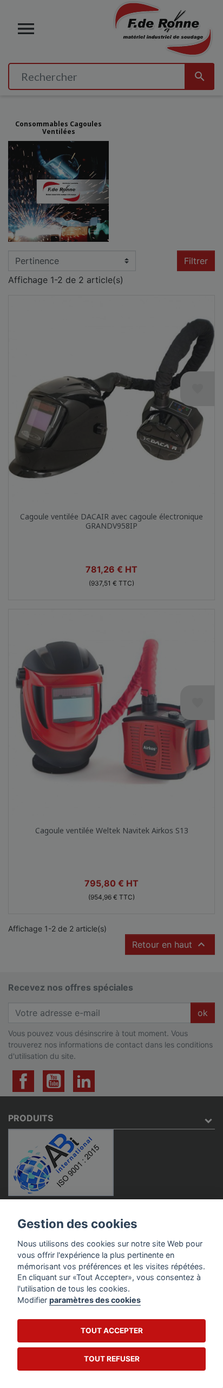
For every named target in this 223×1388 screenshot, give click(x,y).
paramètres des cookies (95, 1300)
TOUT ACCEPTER (112, 1330)
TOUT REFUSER (112, 1358)
